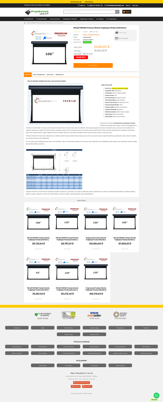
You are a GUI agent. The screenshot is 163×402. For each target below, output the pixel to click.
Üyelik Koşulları (43, 365)
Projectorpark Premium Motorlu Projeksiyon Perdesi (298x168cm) (95, 289)
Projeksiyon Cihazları (70, 19)
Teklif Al (82, 5)
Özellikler (50, 75)
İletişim (42, 328)
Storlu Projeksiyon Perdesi (69, 353)
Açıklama (28, 74)
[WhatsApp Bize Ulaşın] (156, 395)
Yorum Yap (94, 32)
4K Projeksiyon (111, 19)
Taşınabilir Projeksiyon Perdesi (120, 353)
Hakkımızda (17, 328)
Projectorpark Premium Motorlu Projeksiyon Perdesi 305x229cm (96, 239)
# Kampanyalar (41, 19)
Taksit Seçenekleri (123, 38)
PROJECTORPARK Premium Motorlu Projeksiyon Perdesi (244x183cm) (67, 239)
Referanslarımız (120, 328)
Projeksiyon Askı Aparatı (146, 353)
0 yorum (85, 32)
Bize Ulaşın (76, 386)
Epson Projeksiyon (17, 346)
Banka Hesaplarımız (120, 365)
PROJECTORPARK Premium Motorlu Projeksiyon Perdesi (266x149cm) (67, 289)
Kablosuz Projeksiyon (17, 353)
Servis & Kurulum (68, 328)
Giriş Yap (135, 5)
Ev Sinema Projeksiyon (120, 346)
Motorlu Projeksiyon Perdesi (94, 353)
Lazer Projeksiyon (43, 353)
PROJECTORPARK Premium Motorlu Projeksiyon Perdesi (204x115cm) (38, 289)
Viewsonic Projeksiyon (68, 346)
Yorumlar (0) (59, 75)
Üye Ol (128, 5)
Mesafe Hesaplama (94, 328)
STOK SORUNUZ (93, 65)
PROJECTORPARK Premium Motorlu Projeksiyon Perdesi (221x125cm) (124, 239)
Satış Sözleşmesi (68, 365)
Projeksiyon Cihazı (68, 334)
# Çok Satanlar (55, 19)
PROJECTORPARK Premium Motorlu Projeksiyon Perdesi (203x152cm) (38, 239)
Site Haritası (87, 386)
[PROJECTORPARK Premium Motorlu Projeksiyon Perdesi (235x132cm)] (49, 47)
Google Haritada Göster (82, 382)
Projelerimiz (146, 328)
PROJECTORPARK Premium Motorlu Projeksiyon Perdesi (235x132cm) (45, 23)
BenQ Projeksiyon (43, 346)
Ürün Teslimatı (94, 365)
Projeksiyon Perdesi (86, 19)
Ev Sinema (99, 19)
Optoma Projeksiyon (94, 346)
